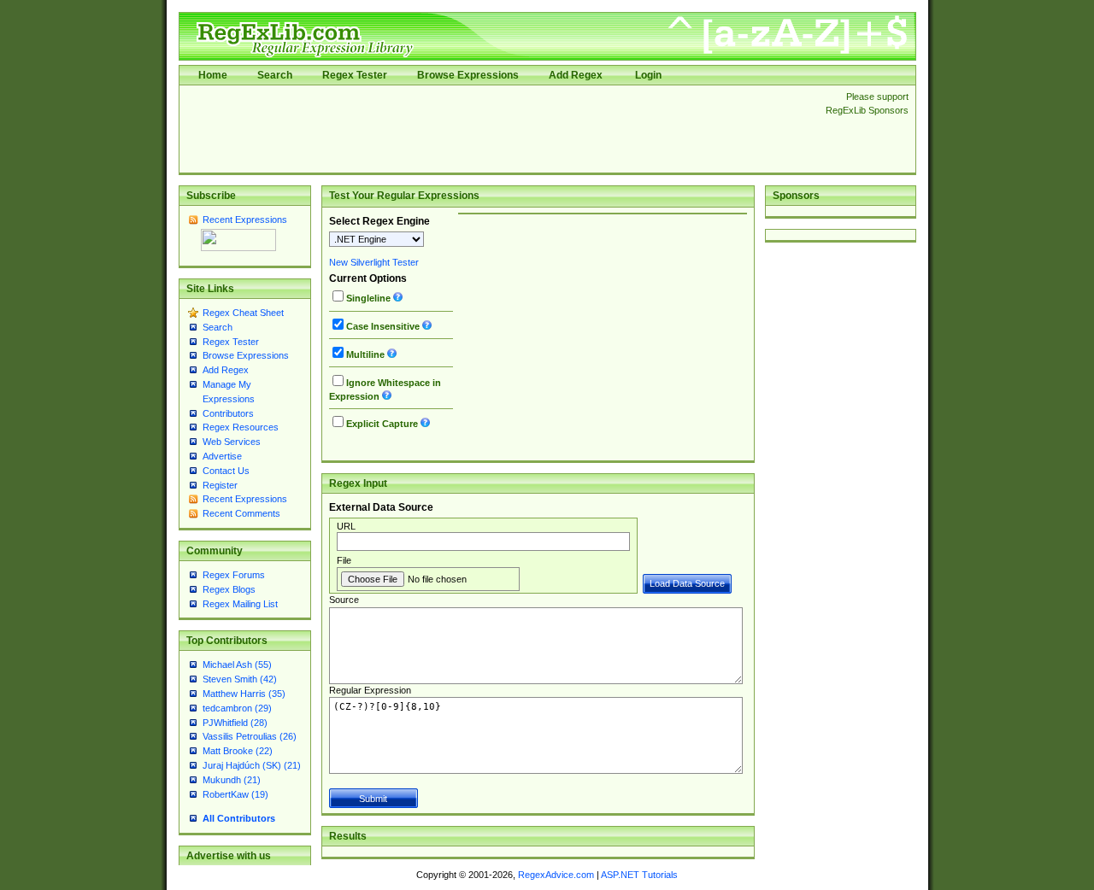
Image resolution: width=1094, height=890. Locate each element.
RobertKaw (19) (235, 794)
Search (274, 75)
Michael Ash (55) (237, 664)
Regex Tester (354, 75)
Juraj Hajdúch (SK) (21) (252, 765)
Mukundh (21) (232, 780)
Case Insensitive (383, 326)
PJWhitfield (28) (235, 722)
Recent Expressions (245, 219)
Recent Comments (241, 513)
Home (212, 75)
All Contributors (239, 818)
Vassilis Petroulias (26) (250, 736)
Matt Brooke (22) (238, 751)
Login (648, 75)
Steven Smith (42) (240, 679)
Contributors (228, 413)
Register (220, 485)
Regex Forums (234, 575)
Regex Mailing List (240, 604)
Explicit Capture (382, 424)
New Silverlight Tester (374, 262)
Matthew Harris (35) (244, 693)
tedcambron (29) (237, 708)
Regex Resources (241, 427)
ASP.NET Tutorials (639, 875)
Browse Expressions (468, 75)
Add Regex (576, 75)
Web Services (232, 441)
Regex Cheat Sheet (243, 312)
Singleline (368, 298)
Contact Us (226, 470)
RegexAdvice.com (556, 875)
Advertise (222, 456)
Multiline (365, 354)
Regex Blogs (229, 589)
